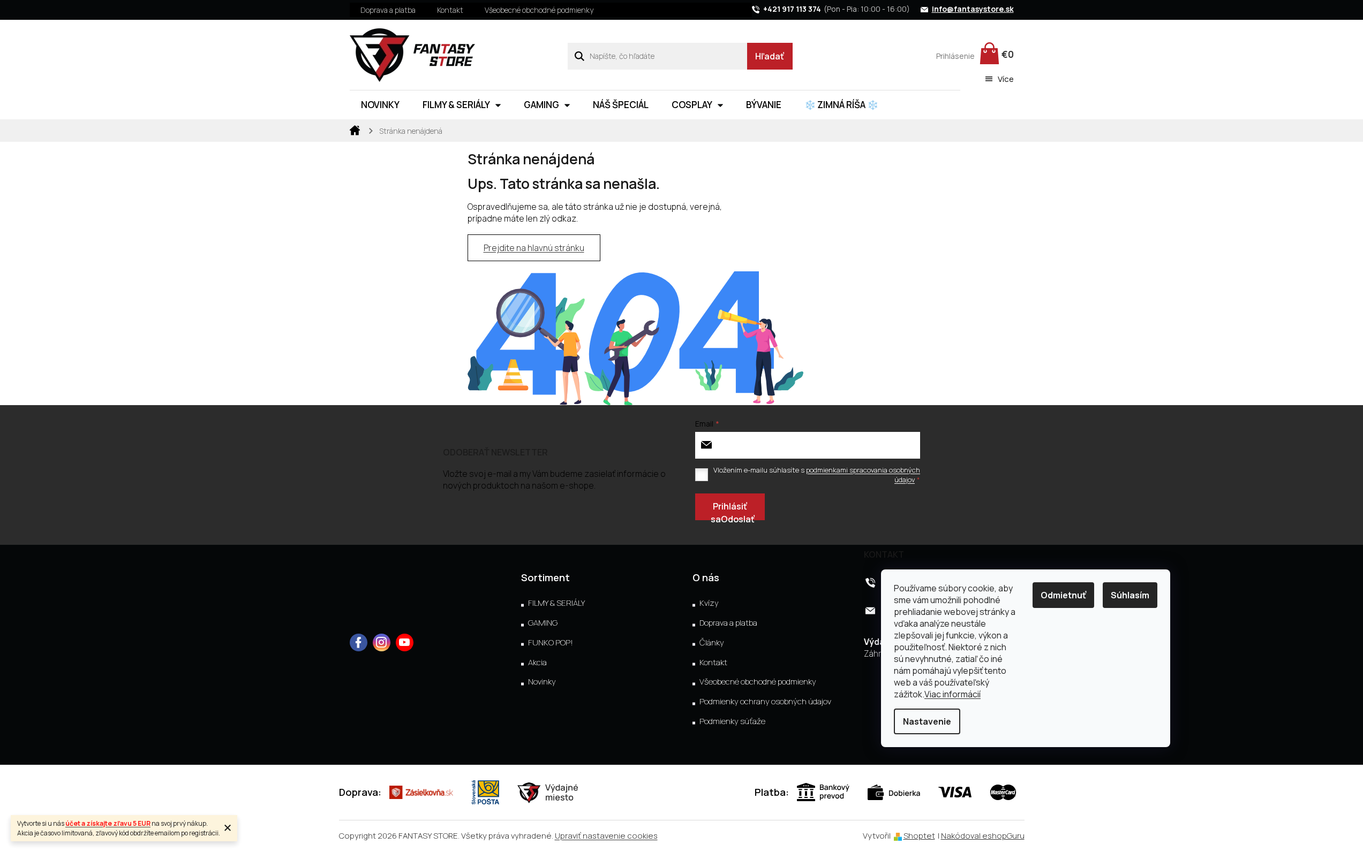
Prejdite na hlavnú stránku (534, 248)
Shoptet (919, 835)
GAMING (543, 623)
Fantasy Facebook (358, 642)
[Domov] (355, 129)
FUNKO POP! (550, 642)
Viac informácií (952, 694)
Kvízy (709, 603)
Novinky (542, 681)
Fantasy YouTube (404, 642)
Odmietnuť (1063, 595)
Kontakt (450, 10)
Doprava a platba (388, 10)
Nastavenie (927, 721)
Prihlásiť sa (729, 510)
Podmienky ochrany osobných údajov (765, 701)
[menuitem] (380, 104)
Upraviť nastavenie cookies (606, 835)
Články (711, 642)
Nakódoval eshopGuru (983, 835)
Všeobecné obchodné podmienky (539, 10)
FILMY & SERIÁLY (556, 603)
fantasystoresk (381, 642)
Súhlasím (1130, 595)
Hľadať (769, 56)
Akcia (537, 662)
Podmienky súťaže (732, 721)
